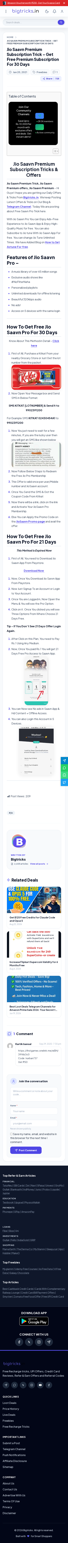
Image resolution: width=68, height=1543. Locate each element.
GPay (17, 1211)
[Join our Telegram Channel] (64, 760)
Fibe (5, 1230)
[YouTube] (40, 1385)
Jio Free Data (45, 1268)
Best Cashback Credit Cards (18, 1288)
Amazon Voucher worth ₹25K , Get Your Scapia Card (33, 2)
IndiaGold (23, 1240)
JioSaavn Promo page (30, 521)
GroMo (59, 1185)
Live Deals (9, 1414)
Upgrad (19, 1202)
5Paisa (40, 1185)
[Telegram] (49, 1342)
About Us (8, 1483)
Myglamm (8, 1268)
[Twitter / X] (29, 1342)
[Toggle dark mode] (47, 11)
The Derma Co (24, 1249)
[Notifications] (54, 11)
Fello (13, 1240)
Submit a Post (11, 1443)
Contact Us (10, 1489)
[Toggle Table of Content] (54, 151)
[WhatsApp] (14, 1385)
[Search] (61, 22)
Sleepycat (52, 1249)
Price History (11, 1408)
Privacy (7, 1507)
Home (10, 37)
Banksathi (16, 1189)
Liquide (55, 1189)
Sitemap (8, 1467)
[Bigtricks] (34, 1364)
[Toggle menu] (6, 11)
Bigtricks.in (31, 197)
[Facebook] (19, 1342)
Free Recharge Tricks (16, 1426)
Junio (38, 1189)
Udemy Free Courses (26, 1268)
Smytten (7, 1296)
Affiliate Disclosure (15, 1461)
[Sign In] (62, 11)
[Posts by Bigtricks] (19, 842)
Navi (33, 1185)
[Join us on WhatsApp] (64, 768)
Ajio (61, 1249)
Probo (46, 1189)
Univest (50, 1185)
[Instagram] (39, 1342)
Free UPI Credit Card (53, 1296)
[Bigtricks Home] (25, 11)
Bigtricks (18, 859)
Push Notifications (14, 1455)
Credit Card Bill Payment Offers (38, 1292)
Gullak (6, 1189)
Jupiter (6, 1193)
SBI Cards (19, 1185)
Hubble (6, 1253)
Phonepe (8, 1211)
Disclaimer (9, 1513)
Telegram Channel (19, 206)
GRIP (32, 1240)
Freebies (42, 72)
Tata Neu (7, 1185)
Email (13, 1118)
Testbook (8, 1202)
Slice (11, 1230)
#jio (11, 813)
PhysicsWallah (32, 1202)
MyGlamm (39, 1249)
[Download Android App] (64, 775)
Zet (28, 1185)
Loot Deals (9, 1403)
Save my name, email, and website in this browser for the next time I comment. (33, 1138)
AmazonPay (27, 1211)
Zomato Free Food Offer (27, 1296)
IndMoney (28, 1189)
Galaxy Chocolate (19, 1272)
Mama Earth (9, 1249)
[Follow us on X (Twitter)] (64, 782)
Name (13, 1105)
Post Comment (28, 1150)
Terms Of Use (11, 1501)
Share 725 (52, 78)
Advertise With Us (14, 1495)
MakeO (16, 1253)
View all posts (37, 864)
